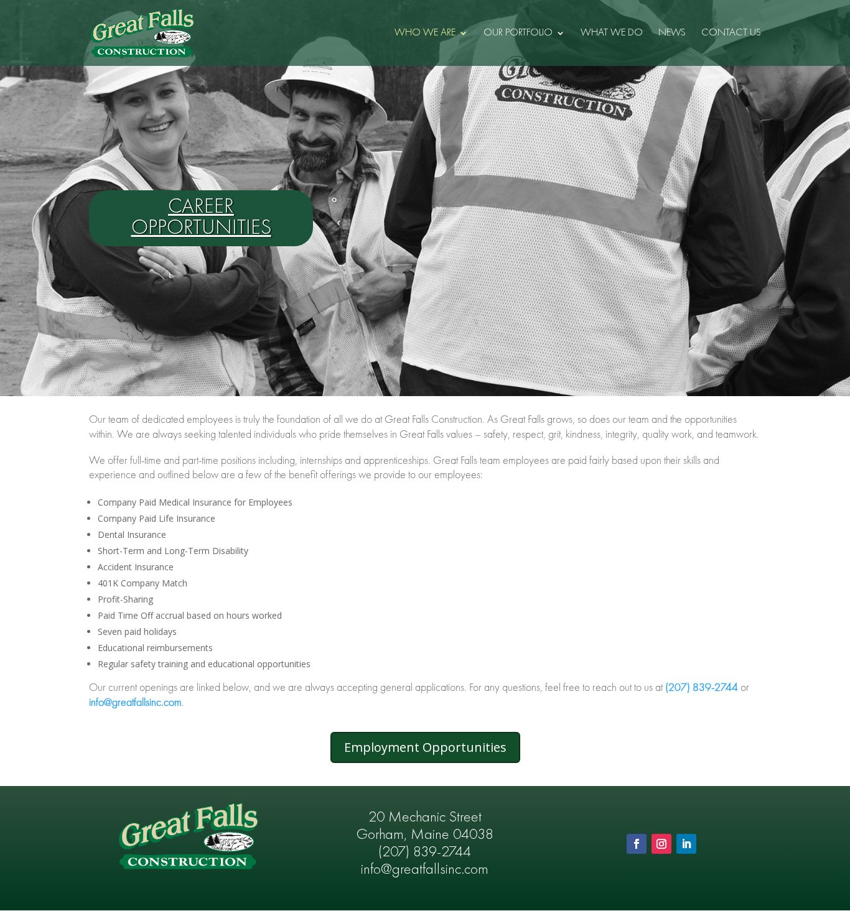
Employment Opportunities (425, 747)
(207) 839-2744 (424, 852)
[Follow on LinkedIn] (686, 844)
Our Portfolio (518, 33)
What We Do (612, 33)
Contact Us (731, 33)
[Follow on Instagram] (661, 844)
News (672, 33)
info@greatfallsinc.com (135, 702)
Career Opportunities (201, 218)
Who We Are (425, 33)
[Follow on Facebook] (637, 844)
